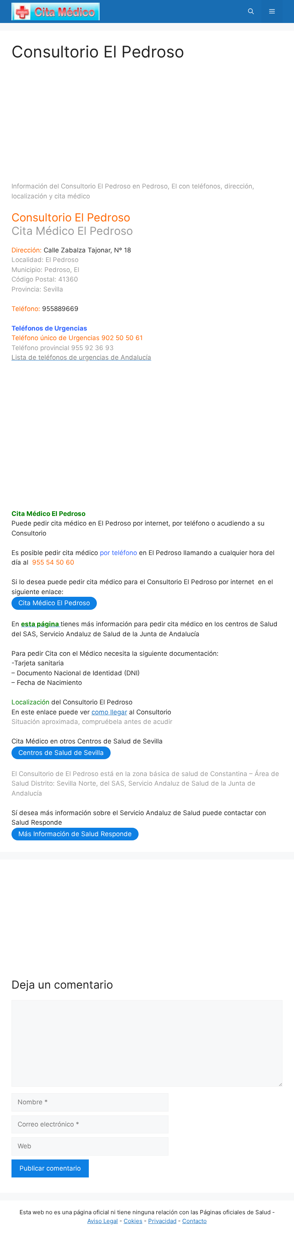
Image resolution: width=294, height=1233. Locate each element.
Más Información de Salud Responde (75, 834)
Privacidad (162, 1221)
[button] (250, 11)
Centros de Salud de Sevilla (61, 753)
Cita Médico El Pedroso (54, 603)
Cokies (133, 1221)
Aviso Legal (102, 1221)
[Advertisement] (147, 115)
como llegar (109, 712)
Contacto (194, 1221)
